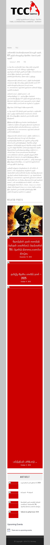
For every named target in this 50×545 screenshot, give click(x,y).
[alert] (25, 530)
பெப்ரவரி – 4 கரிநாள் (27, 492)
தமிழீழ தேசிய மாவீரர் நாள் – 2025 (26, 276)
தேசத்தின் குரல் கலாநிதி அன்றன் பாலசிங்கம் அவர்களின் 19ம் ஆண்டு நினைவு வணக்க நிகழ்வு (25, 247)
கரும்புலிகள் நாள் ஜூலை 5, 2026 (26, 227)
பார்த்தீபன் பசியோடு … (25, 461)
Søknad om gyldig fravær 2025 (30, 512)
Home (9, 48)
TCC (25, 62)
